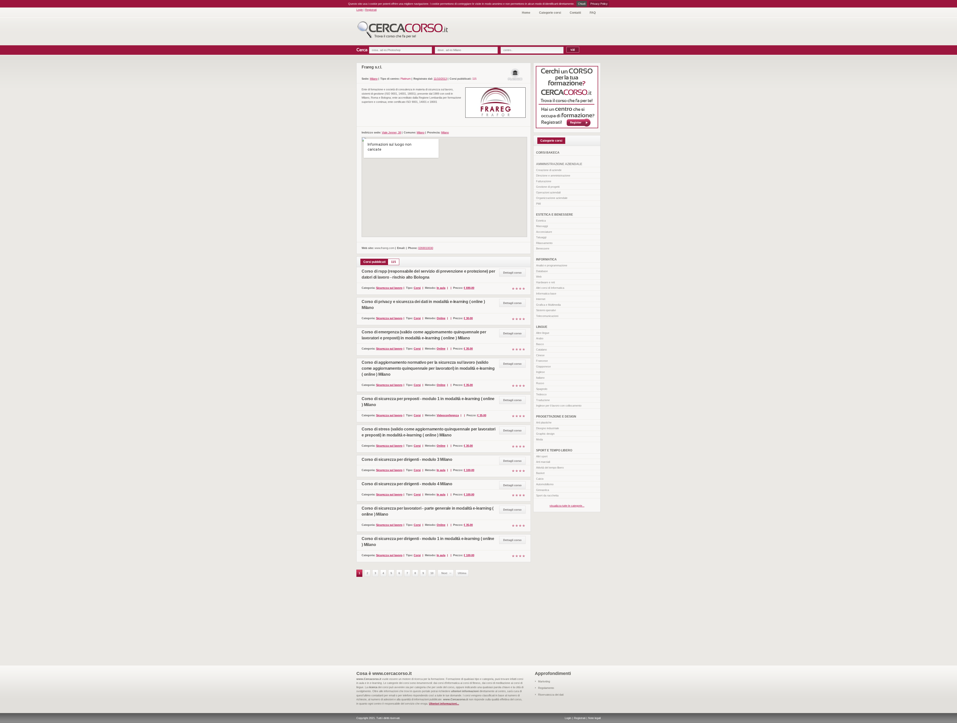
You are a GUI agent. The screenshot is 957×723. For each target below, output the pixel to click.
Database (542, 271)
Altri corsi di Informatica (550, 287)
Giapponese (543, 366)
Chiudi (581, 3)
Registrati (371, 9)
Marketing (544, 681)
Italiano (540, 377)
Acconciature (544, 231)
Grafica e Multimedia (548, 304)
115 (474, 78)
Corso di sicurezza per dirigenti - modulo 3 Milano (407, 459)
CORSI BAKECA (547, 152)
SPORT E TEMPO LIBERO (554, 450)
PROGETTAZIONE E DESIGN (556, 416)
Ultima (462, 573)
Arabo (539, 338)
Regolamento (546, 687)
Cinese (540, 355)
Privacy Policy (599, 3)
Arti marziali (543, 461)
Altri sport (542, 456)
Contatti (575, 12)
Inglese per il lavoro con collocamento (558, 405)
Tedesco (541, 394)
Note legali (594, 718)
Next (444, 573)
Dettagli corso (512, 272)
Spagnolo (541, 388)
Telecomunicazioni (547, 315)
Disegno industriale (547, 428)
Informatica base (546, 293)
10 (431, 573)
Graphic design (545, 433)
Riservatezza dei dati (550, 694)
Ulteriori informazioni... (444, 703)
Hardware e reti (545, 282)
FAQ (593, 12)
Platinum (405, 78)
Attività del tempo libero (550, 467)
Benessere (542, 248)
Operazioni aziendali (548, 192)
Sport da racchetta (547, 495)
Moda (539, 439)
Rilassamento (544, 242)
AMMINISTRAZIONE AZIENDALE (559, 164)
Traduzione (543, 400)
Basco (540, 344)
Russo (540, 383)
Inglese (540, 371)
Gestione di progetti (547, 186)
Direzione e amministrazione (553, 175)
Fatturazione (543, 181)
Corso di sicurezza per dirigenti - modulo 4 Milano (407, 484)
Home (526, 12)
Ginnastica (542, 489)
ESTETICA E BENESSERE (554, 214)
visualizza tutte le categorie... (567, 505)
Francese (542, 360)
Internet (540, 299)
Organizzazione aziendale (551, 197)
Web (539, 276)
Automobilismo (545, 484)
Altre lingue (542, 332)
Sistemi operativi (546, 310)
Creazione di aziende (548, 170)
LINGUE (541, 327)
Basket (540, 473)
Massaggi (542, 226)
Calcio (540, 478)
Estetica (541, 220)
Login (359, 9)
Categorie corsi (550, 12)
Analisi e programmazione (551, 265)
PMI (538, 203)
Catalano (541, 349)
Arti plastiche (544, 422)
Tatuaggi (541, 237)
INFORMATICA (546, 259)
